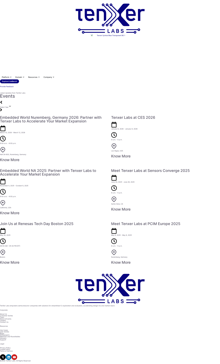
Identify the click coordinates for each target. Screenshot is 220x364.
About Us (3, 314)
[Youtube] (14, 357)
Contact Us (4, 322)
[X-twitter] (3, 357)
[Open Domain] (24, 77)
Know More (9, 160)
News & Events (5, 319)
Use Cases (4, 330)
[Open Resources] (39, 77)
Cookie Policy (5, 349)
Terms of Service (6, 351)
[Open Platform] (11, 77)
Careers (3, 320)
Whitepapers (5, 335)
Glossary (3, 338)
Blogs (2, 333)
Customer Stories (6, 316)
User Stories (4, 332)
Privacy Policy (5, 348)
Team (2, 317)
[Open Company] (53, 77)
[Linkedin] (8, 357)
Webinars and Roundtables (10, 336)
